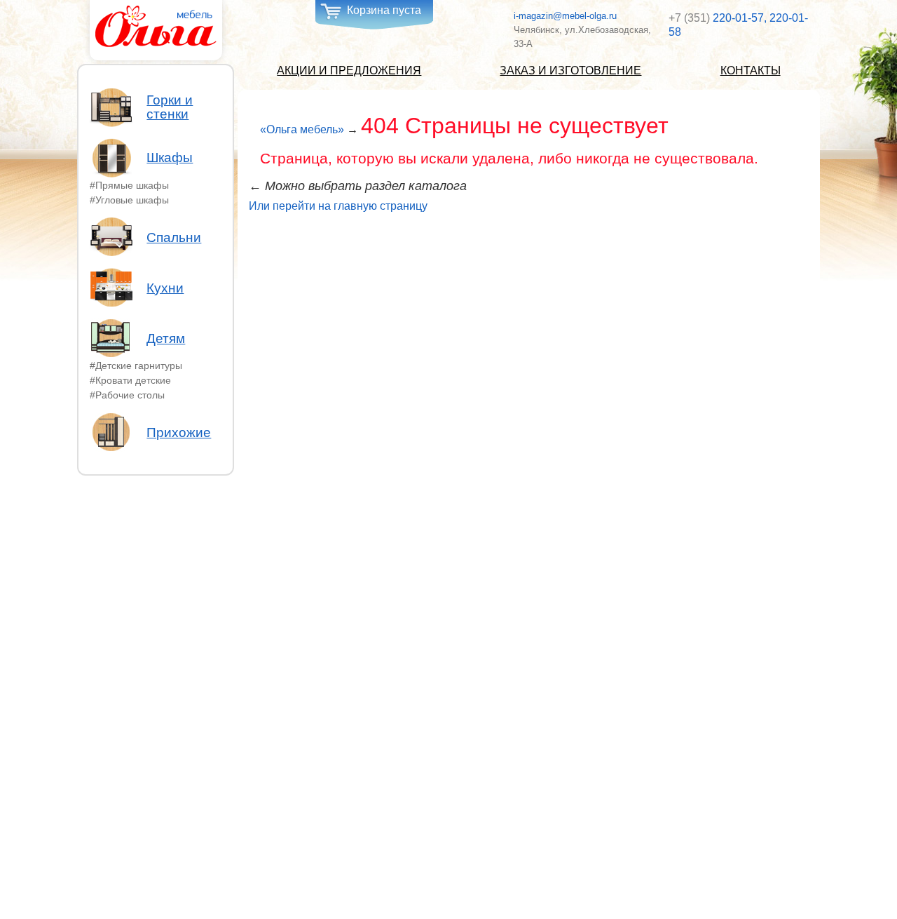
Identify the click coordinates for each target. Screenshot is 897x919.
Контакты (750, 70)
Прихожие (178, 432)
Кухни (165, 288)
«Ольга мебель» (302, 129)
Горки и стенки (169, 107)
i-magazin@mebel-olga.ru (565, 16)
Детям (165, 338)
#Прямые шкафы (129, 184)
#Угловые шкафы (129, 199)
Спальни (173, 237)
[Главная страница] (156, 27)
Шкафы (169, 158)
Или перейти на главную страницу (338, 206)
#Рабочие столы (127, 394)
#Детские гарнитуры (136, 365)
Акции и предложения (349, 70)
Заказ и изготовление (570, 70)
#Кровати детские (130, 380)
